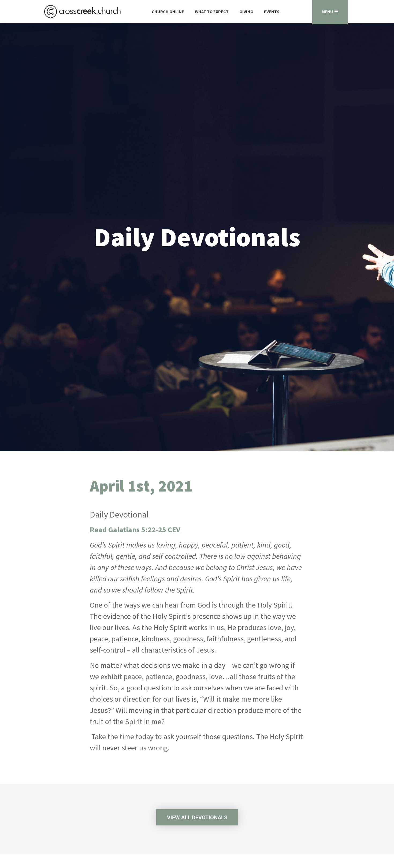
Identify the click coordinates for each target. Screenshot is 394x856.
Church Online (168, 11)
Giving (246, 11)
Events (271, 11)
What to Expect (212, 11)
